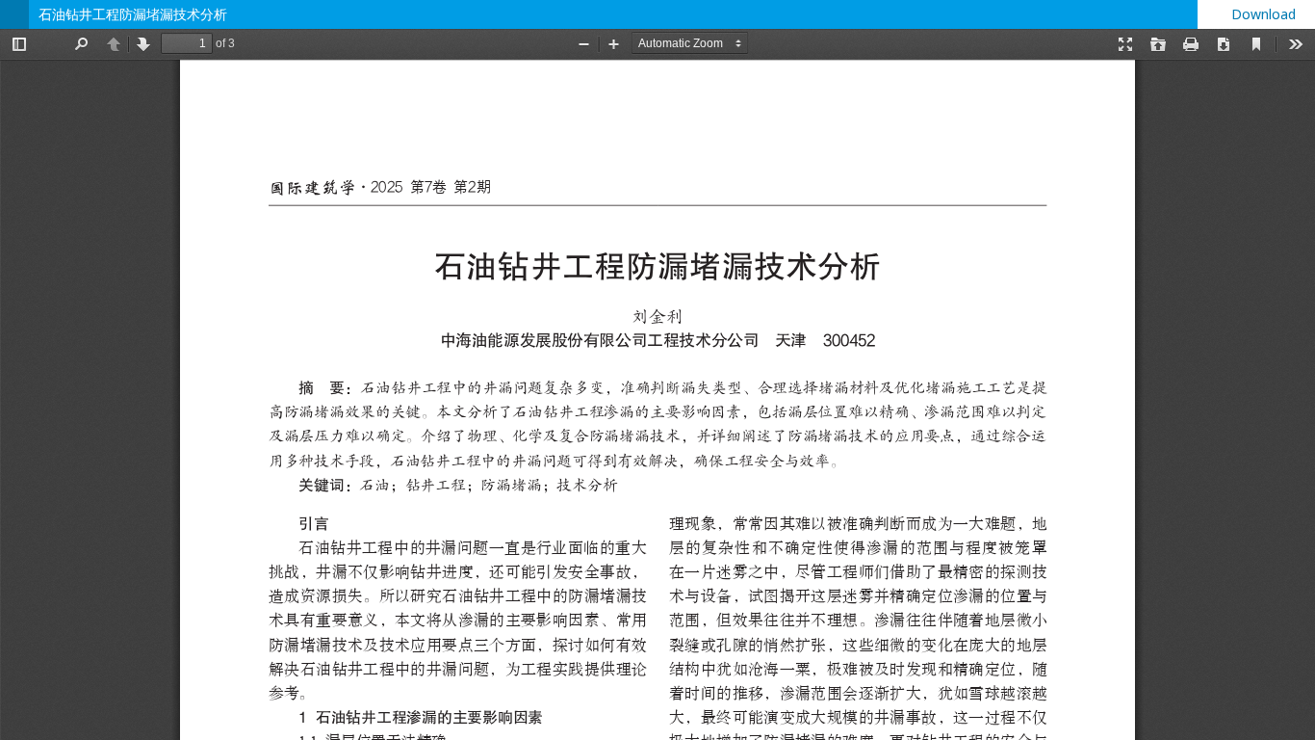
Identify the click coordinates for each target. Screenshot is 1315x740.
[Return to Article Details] (14, 14)
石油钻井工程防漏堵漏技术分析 (133, 14)
